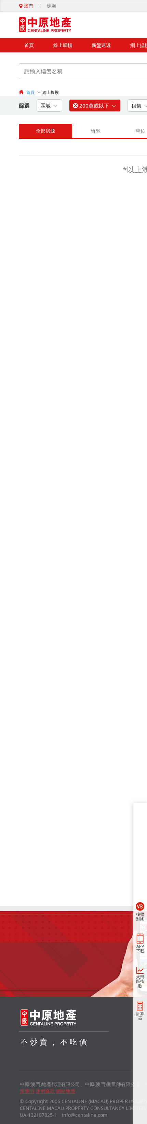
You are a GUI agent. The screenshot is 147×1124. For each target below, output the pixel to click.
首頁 (29, 45)
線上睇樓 (62, 45)
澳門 (28, 5)
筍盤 (95, 130)
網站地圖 (65, 1091)
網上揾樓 (50, 92)
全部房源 (45, 130)
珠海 (51, 5)
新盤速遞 (101, 45)
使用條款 (45, 1091)
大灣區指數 (140, 981)
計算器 (140, 1016)
